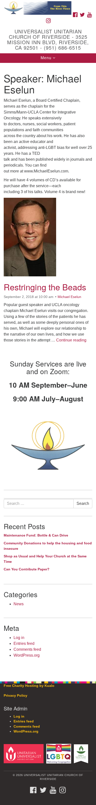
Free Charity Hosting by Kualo (29, 686)
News (19, 604)
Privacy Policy (15, 695)
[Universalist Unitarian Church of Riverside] (48, 4)
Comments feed (27, 649)
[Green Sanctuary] (82, 753)
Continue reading (71, 340)
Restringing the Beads (45, 287)
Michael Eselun (69, 297)
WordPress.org (27, 655)
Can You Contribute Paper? (26, 569)
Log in (19, 638)
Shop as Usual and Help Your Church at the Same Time (45, 559)
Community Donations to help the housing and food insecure (48, 546)
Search (83, 503)
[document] (48, 369)
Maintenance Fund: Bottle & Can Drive (36, 535)
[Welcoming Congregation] (59, 753)
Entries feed (24, 643)
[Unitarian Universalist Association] (24, 753)
